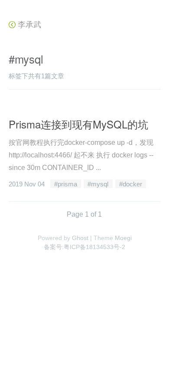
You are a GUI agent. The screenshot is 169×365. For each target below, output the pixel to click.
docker (132, 184)
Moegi (123, 237)
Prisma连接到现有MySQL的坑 (78, 123)
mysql (99, 184)
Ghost (80, 237)
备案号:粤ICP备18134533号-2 (84, 246)
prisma (67, 184)
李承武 (28, 24)
